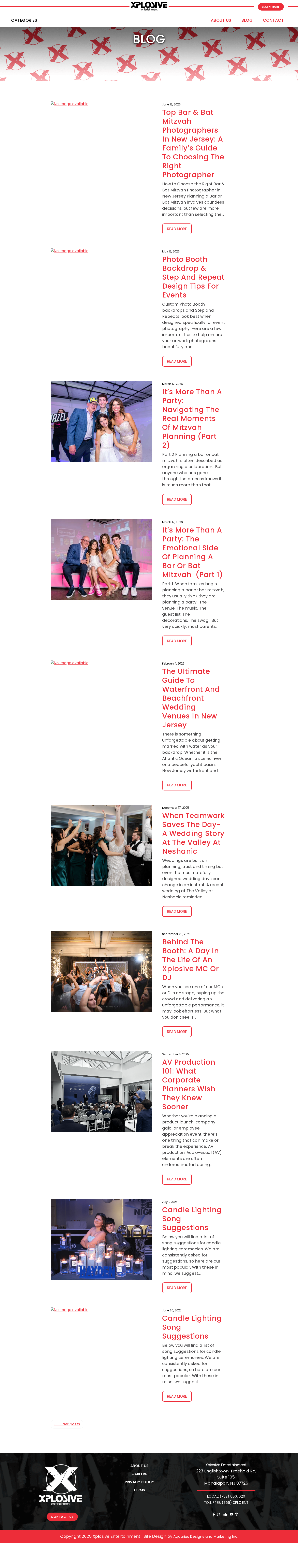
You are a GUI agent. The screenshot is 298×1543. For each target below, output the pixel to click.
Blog (247, 20)
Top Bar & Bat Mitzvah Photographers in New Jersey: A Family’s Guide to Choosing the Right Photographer (193, 143)
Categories (24, 20)
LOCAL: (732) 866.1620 (226, 1496)
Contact (273, 20)
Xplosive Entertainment (226, 1464)
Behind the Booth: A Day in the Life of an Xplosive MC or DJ (190, 959)
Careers (139, 1473)
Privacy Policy (139, 1482)
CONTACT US (62, 1517)
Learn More (271, 7)
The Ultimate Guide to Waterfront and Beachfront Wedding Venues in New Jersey (191, 698)
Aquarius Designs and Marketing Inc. (205, 1536)
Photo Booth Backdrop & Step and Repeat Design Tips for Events (193, 277)
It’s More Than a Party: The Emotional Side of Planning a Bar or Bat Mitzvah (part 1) (192, 552)
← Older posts (67, 1424)
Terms (139, 1490)
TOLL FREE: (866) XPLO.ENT (226, 1502)
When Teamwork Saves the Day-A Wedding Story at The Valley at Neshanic (193, 833)
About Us (221, 20)
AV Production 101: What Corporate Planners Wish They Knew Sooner (188, 1084)
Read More (177, 228)
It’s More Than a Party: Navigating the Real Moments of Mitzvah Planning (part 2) (192, 418)
